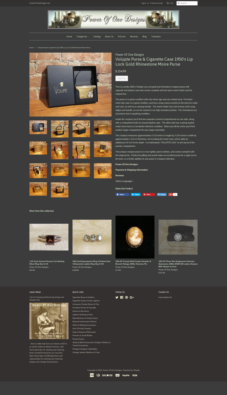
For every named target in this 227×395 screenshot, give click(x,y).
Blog (144, 36)
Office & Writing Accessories (84, 325)
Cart (172, 3)
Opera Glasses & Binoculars (84, 332)
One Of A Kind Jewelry (82, 329)
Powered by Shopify (131, 370)
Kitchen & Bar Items (81, 311)
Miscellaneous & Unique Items (85, 318)
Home (69, 36)
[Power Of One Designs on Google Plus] (132, 298)
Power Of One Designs (112, 370)
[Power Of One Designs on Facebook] (121, 298)
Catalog (96, 36)
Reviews (134, 36)
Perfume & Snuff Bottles (82, 335)
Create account (156, 3)
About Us (109, 36)
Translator (156, 36)
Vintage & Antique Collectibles (85, 349)
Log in (143, 3)
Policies (122, 36)
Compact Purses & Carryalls (84, 308)
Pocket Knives (78, 339)
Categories (82, 36)
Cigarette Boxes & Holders (83, 297)
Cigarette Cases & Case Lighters (86, 301)
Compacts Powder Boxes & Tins (86, 304)
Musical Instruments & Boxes (85, 322)
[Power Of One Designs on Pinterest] (126, 298)
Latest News (35, 292)
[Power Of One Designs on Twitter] (116, 298)
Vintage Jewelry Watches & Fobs (86, 352)
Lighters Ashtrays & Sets (83, 315)
